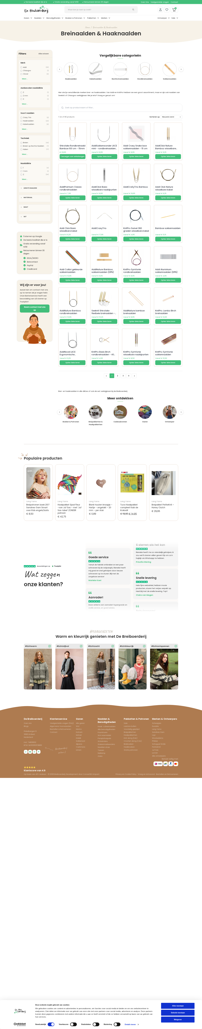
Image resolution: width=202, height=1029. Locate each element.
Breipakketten (130, 732)
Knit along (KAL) (130, 738)
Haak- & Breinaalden (106, 726)
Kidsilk (78, 738)
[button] (72, 156)
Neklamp (101, 753)
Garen (26, 18)
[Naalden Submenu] (43, 18)
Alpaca (79, 744)
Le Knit (155, 753)
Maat (26, 207)
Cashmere (80, 747)
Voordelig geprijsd (131, 729)
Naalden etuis (104, 747)
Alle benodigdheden (106, 729)
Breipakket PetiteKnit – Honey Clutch (163, 506)
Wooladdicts (157, 738)
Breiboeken (128, 744)
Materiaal (28, 197)
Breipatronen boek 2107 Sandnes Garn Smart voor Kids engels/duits (37, 507)
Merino (79, 729)
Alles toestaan (178, 1006)
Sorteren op (155, 117)
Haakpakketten (130, 735)
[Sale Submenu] (177, 18)
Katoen (79, 732)
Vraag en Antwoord (146, 774)
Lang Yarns (156, 729)
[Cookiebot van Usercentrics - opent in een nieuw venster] (20, 1024)
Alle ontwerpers (159, 756)
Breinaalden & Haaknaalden (105, 27)
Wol (77, 726)
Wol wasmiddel (104, 735)
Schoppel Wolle (159, 744)
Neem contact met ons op (34, 308)
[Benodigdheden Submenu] (62, 18)
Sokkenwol (80, 741)
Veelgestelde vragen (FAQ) (62, 723)
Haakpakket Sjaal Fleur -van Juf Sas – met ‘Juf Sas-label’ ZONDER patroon (69, 508)
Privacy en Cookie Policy (126, 774)
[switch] (73, 1024)
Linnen (78, 750)
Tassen (101, 750)
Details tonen (130, 1024)
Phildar (155, 741)
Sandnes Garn (158, 732)
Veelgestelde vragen (160, 2)
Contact (174, 2)
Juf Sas (155, 750)
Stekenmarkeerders (106, 744)
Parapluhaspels (104, 738)
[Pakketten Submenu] (98, 18)
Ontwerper (162, 18)
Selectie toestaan (178, 1013)
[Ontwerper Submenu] (169, 18)
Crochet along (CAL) (133, 741)
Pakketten (91, 18)
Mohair (79, 735)
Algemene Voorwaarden (60, 726)
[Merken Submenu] (109, 18)
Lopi (153, 735)
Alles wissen (43, 53)
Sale (173, 18)
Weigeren (178, 1020)
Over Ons (145, 2)
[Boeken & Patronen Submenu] (84, 18)
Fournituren (102, 732)
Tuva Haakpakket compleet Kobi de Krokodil (129, 507)
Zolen (100, 756)
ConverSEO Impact (91, 774)
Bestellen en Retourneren (167, 774)
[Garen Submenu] (31, 18)
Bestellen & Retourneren (60, 729)
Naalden (37, 18)
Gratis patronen (131, 750)
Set (25, 217)
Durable (155, 726)
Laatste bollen (130, 726)
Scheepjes (156, 723)
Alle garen (80, 723)
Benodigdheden (53, 18)
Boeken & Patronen (73, 18)
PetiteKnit (156, 747)
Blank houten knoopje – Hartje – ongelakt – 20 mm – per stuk (100, 507)
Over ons (28, 723)
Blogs (26, 726)
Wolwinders (103, 741)
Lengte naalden (30, 188)
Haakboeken (129, 747)
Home (87, 27)
